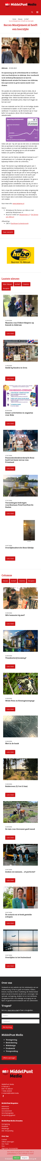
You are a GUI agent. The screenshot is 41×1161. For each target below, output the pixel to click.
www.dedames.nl (18, 204)
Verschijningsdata (7, 1113)
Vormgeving (6, 1124)
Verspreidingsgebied (8, 1115)
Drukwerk (5, 1126)
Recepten (6, 288)
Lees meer (10, 333)
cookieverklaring (11, 1153)
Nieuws (5, 581)
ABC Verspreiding (7, 1131)
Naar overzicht (8, 232)
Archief (17, 284)
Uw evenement (7, 1111)
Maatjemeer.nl (24, 215)
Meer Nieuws (7, 284)
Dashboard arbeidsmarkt (19, 223)
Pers (3, 1146)
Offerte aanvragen (9, 1058)
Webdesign (5, 1129)
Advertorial (5, 1109)
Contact (4, 1139)
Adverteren (5, 1106)
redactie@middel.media (11, 1093)
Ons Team (5, 1144)
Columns (26, 284)
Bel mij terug (7, 1027)
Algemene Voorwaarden (10, 1148)
